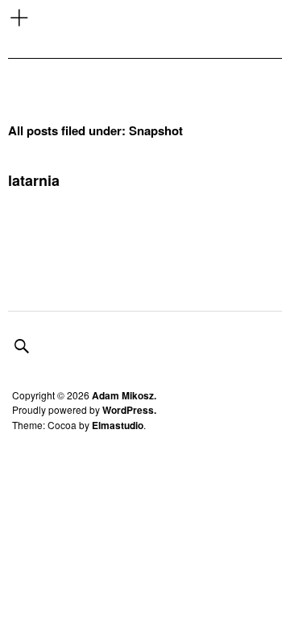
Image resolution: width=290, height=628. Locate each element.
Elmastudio (117, 425)
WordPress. (129, 410)
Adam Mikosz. (124, 395)
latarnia (34, 180)
